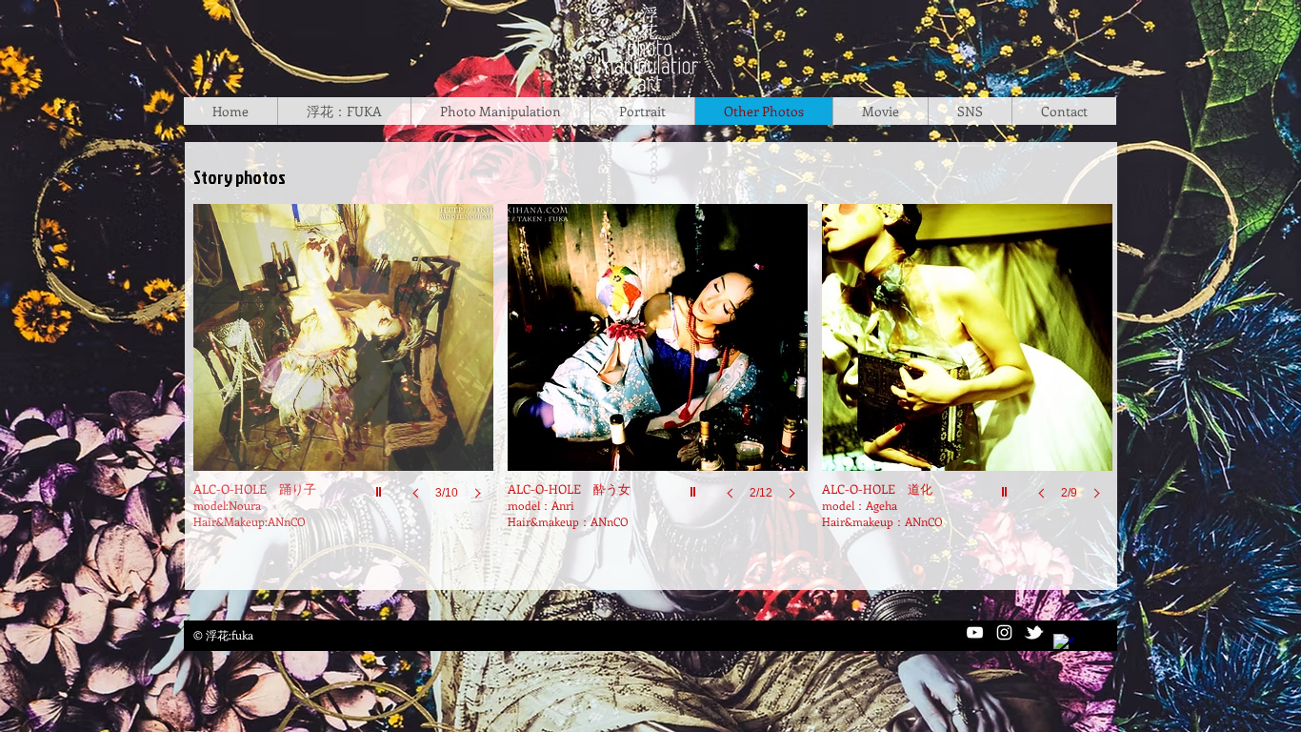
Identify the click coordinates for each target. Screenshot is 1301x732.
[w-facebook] (1063, 644)
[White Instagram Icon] (1004, 632)
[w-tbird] (1034, 632)
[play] (1007, 487)
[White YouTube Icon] (975, 632)
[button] (967, 371)
